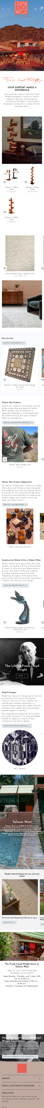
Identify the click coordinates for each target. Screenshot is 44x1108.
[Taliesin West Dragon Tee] (20, 444)
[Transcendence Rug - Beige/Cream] (20, 253)
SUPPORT (6, 1078)
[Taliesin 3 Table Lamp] (11, 205)
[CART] (40, 9)
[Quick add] (5, 182)
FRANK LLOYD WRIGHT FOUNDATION (18, 1086)
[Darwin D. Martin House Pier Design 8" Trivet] (20, 365)
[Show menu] (3, 9)
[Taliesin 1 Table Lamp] (11, 175)
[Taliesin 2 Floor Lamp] (32, 175)
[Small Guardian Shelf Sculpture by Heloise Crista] (20, 607)
